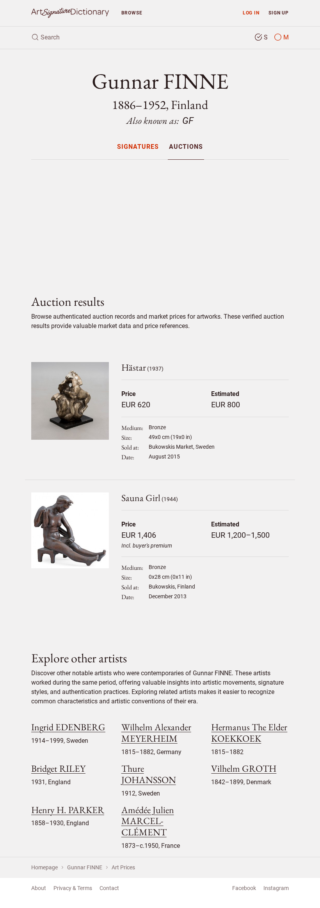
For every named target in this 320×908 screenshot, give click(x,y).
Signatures (138, 147)
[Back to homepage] (70, 13)
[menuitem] (138, 146)
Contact (109, 888)
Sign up (278, 13)
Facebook (244, 888)
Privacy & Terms (72, 888)
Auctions (186, 147)
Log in (251, 13)
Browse (131, 13)
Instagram (276, 888)
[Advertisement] (160, 220)
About (38, 888)
